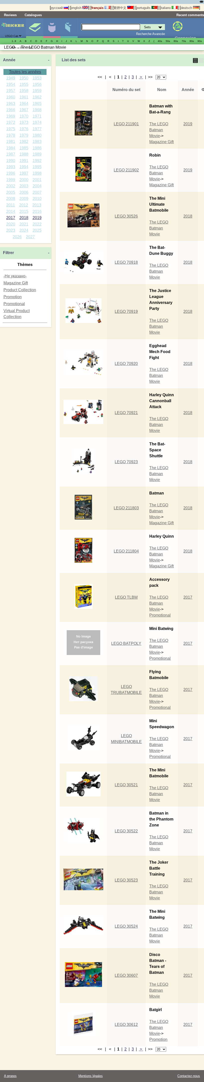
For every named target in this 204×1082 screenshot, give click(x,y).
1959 (37, 91)
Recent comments (190, 15)
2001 (37, 180)
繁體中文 (120, 8)
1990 (10, 161)
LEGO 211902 (126, 170)
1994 (23, 167)
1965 (37, 103)
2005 (10, 192)
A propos (10, 1076)
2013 (36, 205)
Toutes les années (25, 72)
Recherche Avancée (150, 34)
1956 (37, 84)
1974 (37, 122)
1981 (10, 141)
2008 (10, 199)
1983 (37, 141)
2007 (37, 192)
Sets (34, 28)
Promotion (12, 297)
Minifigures (51, 28)
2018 (23, 218)
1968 (37, 110)
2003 (23, 186)
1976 (23, 129)
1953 (37, 78)
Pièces (68, 28)
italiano (166, 8)
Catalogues (33, 15)
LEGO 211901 (126, 124)
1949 (10, 78)
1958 (23, 91)
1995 (37, 167)
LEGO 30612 (126, 1024)
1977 (37, 129)
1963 (10, 103)
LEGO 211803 (126, 508)
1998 (37, 173)
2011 (10, 205)
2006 (23, 192)
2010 (37, 199)
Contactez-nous (188, 1076)
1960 (10, 97)
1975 (10, 129)
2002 (10, 186)
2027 (30, 237)
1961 (23, 97)
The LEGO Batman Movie (158, 130)
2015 (23, 211)
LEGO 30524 (126, 926)
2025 (37, 230)
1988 (23, 154)
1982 (23, 141)
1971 (37, 116)
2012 (23, 205)
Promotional (14, 304)
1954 (10, 84)
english (76, 8)
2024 (23, 230)
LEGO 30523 (126, 880)
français (97, 8)
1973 (23, 122)
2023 (10, 230)
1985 (23, 148)
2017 (10, 218)
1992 (37, 161)
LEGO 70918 (126, 262)
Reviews (10, 15)
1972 (10, 122)
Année (9, 60)
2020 (10, 224)
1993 (10, 167)
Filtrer (8, 253)
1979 (23, 135)
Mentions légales (90, 1076)
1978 (10, 135)
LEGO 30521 (126, 785)
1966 (10, 110)
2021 (23, 224)
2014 (10, 211)
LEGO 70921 (126, 413)
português (144, 8)
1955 (23, 84)
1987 (10, 154)
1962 (37, 97)
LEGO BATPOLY (126, 643)
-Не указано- (15, 276)
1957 (10, 91)
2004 (37, 186)
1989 (37, 154)
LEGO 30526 (126, 216)
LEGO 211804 (126, 551)
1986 (37, 148)
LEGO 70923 (126, 462)
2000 (23, 180)
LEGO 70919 (126, 311)
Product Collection (19, 290)
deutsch (187, 8)
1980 (37, 135)
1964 (23, 103)
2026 (17, 237)
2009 (23, 199)
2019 (37, 218)
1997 (23, 173)
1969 (10, 116)
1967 (23, 110)
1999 (10, 180)
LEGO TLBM (126, 597)
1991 (23, 161)
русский (57, 8)
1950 (23, 78)
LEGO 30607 (126, 975)
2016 (37, 211)
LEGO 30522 (126, 831)
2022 (37, 224)
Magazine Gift (15, 283)
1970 (23, 116)
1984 (10, 148)
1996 (10, 173)
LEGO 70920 (126, 363)
